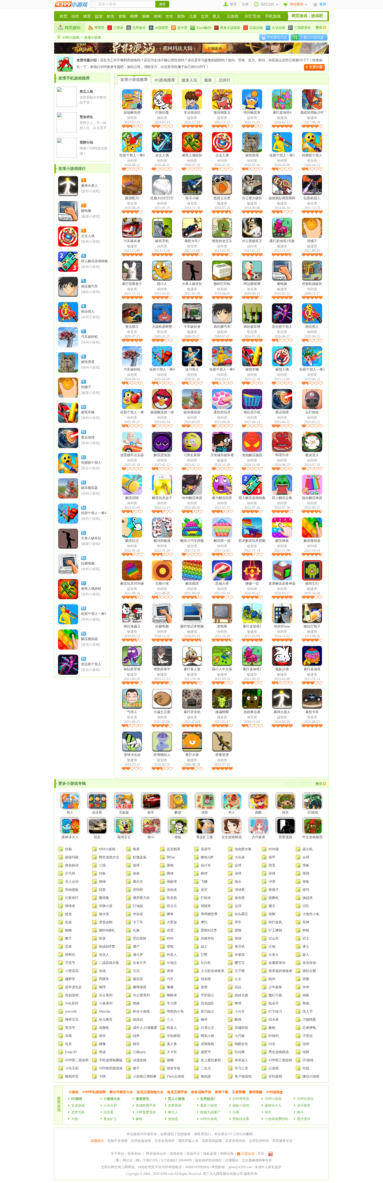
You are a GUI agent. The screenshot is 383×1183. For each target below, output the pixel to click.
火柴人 (274, 955)
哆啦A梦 (207, 857)
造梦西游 (174, 1105)
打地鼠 (138, 906)
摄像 (102, 1044)
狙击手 (274, 1003)
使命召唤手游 (201, 1092)
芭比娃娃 (139, 938)
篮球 (136, 865)
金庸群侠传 (277, 963)
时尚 (170, 938)
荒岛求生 (86, 117)
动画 (306, 1044)
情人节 (308, 1011)
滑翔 (306, 873)
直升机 (240, 946)
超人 (306, 955)
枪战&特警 (107, 946)
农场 (102, 971)
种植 (306, 930)
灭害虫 (308, 1036)
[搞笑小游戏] (90, 292)
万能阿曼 (309, 1020)
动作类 (222, 246)
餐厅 (68, 938)
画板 (306, 995)
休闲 (157, 16)
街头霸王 (241, 914)
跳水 (238, 882)
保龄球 (172, 882)
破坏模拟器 (89, 488)
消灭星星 (303, 1105)
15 (83, 533)
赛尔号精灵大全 (121, 1092)
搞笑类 (162, 118)
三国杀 (118, 28)
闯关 (285, 812)
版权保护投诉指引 (208, 1160)
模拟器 (206, 1076)
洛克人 (104, 955)
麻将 (170, 914)
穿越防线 (241, 1028)
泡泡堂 (173, 1119)
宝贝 (136, 971)
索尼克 (138, 979)
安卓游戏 (78, 1105)
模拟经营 (72, 1076)
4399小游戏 (71, 37)
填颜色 (104, 1028)
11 (83, 432)
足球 (238, 865)
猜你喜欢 (296, 4)
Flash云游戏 (175, 1076)
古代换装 (258, 837)
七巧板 (240, 1036)
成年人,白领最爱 (145, 1028)
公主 (238, 979)
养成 (102, 1052)
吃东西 (172, 898)
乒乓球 (70, 873)
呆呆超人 (241, 1060)
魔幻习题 (275, 995)
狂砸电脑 (87, 563)
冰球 (238, 873)
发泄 (204, 987)
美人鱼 (172, 1044)
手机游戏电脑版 (111, 1060)
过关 (205, 16)
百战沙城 (256, 28)
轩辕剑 (274, 1036)
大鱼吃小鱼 (311, 914)
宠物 (238, 930)
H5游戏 (308, 1060)
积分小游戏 (141, 1011)
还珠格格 (207, 1044)
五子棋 (240, 971)
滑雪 (272, 865)
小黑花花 (72, 971)
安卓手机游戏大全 (274, 37)
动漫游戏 (139, 1060)
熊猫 (136, 1003)
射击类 (312, 161)
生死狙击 (139, 28)
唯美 (136, 849)
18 (83, 608)
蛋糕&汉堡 (209, 930)
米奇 (306, 987)
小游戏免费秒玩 (276, 1119)
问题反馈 (248, 1154)
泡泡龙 (172, 890)
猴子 (136, 1068)
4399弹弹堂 (240, 1099)
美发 (170, 971)
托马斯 (240, 1052)
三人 (170, 1020)
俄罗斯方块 (141, 898)
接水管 (104, 914)
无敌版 (124, 812)
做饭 (177, 837)
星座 (102, 938)
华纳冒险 (72, 890)
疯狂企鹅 (309, 971)
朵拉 (238, 987)
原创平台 (193, 1154)
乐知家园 (173, 1036)
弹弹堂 (99, 28)
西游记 (138, 1020)
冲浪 (272, 882)
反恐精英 (173, 849)
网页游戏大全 (109, 857)
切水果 (274, 1020)
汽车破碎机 (89, 337)
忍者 (68, 946)
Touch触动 (203, 28)
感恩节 (206, 1052)
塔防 (204, 812)
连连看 (97, 812)
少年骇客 (275, 987)
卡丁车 (138, 922)
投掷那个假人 (91, 463)
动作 (75, 16)
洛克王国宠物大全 (150, 1092)
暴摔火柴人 (89, 186)
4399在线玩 (305, 1099)
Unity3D (71, 1052)
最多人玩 (189, 80)
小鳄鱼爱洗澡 (146, 1112)
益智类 (192, 118)
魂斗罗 (138, 955)
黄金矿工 (110, 1119)
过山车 (274, 938)
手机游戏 (273, 16)
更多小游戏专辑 (72, 783)
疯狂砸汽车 (89, 286)
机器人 (172, 1028)
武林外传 (207, 938)
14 (83, 508)
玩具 (68, 1044)
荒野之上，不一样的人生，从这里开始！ (93, 128)
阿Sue (171, 857)
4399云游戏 (208, 1119)
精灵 (136, 1044)
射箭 (136, 873)
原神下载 (221, 1092)
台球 (306, 857)
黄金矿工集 (204, 837)
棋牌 (134, 16)
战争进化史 (73, 987)
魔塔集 (104, 898)
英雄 (238, 938)
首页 (63, 16)
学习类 (172, 1003)
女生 (169, 16)
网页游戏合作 (156, 1154)
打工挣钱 (275, 930)
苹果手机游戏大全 (308, 37)
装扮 (181, 16)
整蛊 (306, 1003)
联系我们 (204, 1134)
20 (83, 659)
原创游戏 (72, 995)
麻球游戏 (139, 987)
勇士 (306, 946)
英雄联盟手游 (146, 1105)
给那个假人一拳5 (93, 614)
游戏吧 (317, 16)
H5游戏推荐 (164, 80)
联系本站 (134, 1154)
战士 (204, 946)
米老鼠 (240, 955)
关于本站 (117, 1154)
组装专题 (173, 1068)
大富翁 (172, 922)
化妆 (68, 922)
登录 (233, 4)
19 (83, 634)
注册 (245, 4)
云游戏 (232, 16)
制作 (272, 979)
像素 (170, 987)
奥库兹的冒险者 (280, 971)
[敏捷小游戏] (90, 216)
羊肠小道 (105, 906)
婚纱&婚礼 (107, 930)
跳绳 (102, 882)
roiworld (71, 1011)
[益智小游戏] (90, 191)
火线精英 (161, 28)
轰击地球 (87, 437)
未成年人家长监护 (268, 1167)
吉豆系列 (105, 995)
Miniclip (104, 1011)
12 (83, 457)
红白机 (206, 963)
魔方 (272, 906)
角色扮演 (72, 865)
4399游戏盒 (274, 1092)
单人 (231, 812)
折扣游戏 (275, 1076)
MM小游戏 (107, 849)
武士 (306, 938)
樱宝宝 (240, 963)
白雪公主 (207, 1028)
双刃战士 (207, 1011)
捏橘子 (86, 387)
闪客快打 (72, 898)
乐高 (68, 1036)
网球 (170, 873)
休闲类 (132, 118)
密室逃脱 (285, 837)
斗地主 (172, 963)
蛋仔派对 (303, 1119)
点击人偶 (87, 236)
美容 (102, 1036)
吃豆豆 (172, 906)
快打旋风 (275, 922)
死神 (306, 922)
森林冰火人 (70, 837)
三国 (102, 865)
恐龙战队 (207, 1003)
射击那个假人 (91, 664)
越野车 (70, 979)
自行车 (206, 865)
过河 (238, 906)
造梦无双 (78, 1112)
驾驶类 (206, 906)
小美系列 (105, 1003)
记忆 (306, 906)
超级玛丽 (72, 857)
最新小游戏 (208, 1105)
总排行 (224, 80)
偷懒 (170, 1060)
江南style (139, 1052)
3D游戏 (312, 812)
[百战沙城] (191, 53)
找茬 (102, 890)
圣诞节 (206, 849)
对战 (306, 1068)
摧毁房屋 (87, 362)
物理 (102, 987)
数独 (238, 1020)
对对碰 (274, 849)
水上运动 (72, 882)
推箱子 (274, 890)
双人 (216, 16)
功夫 (272, 1044)
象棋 (272, 1028)
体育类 (192, 203)
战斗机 (308, 849)
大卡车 (172, 1052)
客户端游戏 (243, 1076)
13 (83, 482)
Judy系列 (71, 1003)
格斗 (150, 837)
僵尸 (136, 946)
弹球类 (70, 906)
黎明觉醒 (255, 1092)
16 (83, 558)
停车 (238, 922)
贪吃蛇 (138, 890)
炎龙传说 (309, 963)
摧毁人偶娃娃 (91, 589)
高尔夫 (138, 882)
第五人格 (86, 91)
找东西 (206, 979)
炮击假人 (87, 311)
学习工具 (241, 1068)
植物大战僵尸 (210, 1112)
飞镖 (204, 882)
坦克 (97, 837)
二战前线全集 (109, 963)
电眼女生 (241, 1044)
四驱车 (104, 979)
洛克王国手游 (177, 1092)
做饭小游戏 (240, 1105)
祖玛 (306, 890)
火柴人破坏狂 (91, 538)
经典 (68, 849)
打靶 (204, 955)
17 (83, 583)
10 (83, 407)
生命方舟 (139, 963)
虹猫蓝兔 (139, 857)
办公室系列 (141, 995)
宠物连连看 (240, 1119)
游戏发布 (176, 1154)
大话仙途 (278, 28)
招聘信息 (227, 1154)
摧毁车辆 (87, 412)
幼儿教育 (105, 1020)
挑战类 (308, 898)
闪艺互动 (252, 16)
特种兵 (70, 955)
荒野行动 (86, 142)
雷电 (170, 946)
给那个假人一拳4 (93, 513)
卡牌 (102, 1076)
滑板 (306, 865)
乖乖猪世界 (209, 914)
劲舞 (272, 914)
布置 (170, 930)
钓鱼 (102, 873)
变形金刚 (105, 922)
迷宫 (204, 890)
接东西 (240, 898)
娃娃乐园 (241, 995)
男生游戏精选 (279, 1052)
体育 (87, 16)
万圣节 (70, 963)
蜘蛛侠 (172, 995)
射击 (110, 16)
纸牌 (306, 1052)
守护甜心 (207, 995)
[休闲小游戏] (90, 241)
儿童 (193, 16)
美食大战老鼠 (230, 28)
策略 (146, 16)
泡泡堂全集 (243, 849)
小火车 (240, 1011)
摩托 (204, 922)
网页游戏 (299, 16)
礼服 (136, 930)
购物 (68, 930)
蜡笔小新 (207, 1036)
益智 (99, 16)
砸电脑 (86, 211)
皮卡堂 (182, 28)
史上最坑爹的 (211, 1060)
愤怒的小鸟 (175, 1011)
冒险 (122, 16)
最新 (208, 80)
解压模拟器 (89, 639)
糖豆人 (173, 1112)
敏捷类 (282, 118)
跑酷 (258, 812)
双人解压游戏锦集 (94, 261)
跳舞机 (274, 898)
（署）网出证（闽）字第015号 (135, 1160)
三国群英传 (302, 28)
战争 (136, 1036)
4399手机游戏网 (94, 1092)
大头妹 (240, 857)
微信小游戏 (311, 1076)
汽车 (170, 979)
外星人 (172, 955)
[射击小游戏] (90, 468)
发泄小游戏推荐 (134, 80)
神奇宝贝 (72, 1020)
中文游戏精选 (312, 837)
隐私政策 (210, 1154)
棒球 (204, 873)
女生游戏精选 (232, 837)
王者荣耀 (238, 1092)
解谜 (177, 812)
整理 (238, 1003)
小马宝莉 (72, 1068)
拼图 (306, 979)
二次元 (206, 1068)
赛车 (150, 812)
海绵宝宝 (124, 837)
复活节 (70, 1028)
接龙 (68, 914)
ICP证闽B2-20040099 (176, 1160)
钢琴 (204, 1020)
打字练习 (275, 1011)
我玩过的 (267, 4)
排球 (272, 873)
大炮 (272, 946)
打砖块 (206, 898)
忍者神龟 (309, 1028)
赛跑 (170, 865)
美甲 (272, 857)
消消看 (240, 890)
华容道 (138, 914)
